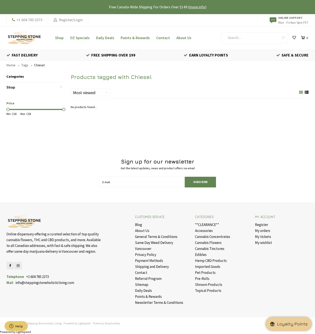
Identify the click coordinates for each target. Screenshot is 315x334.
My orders (262, 230)
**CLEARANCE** (207, 224)
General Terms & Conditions (156, 236)
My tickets (263, 236)
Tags (24, 65)
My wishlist (263, 242)
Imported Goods (207, 266)
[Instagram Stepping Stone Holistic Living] (18, 265)
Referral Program (148, 278)
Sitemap (141, 284)
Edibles (201, 254)
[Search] (283, 38)
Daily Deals (105, 37)
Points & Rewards (135, 37)
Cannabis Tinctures (209, 248)
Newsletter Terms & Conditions (159, 302)
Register (261, 224)
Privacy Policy (145, 254)
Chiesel (39, 65)
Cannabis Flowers (208, 242)
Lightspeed (84, 323)
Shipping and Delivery (152, 266)
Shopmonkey (112, 323)
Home (10, 65)
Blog (138, 224)
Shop (59, 37)
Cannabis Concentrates (212, 236)
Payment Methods (149, 260)
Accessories (204, 230)
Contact (163, 37)
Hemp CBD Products (211, 260)
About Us (183, 37)
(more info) (197, 6)
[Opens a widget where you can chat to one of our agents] (16, 326)
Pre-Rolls (202, 278)
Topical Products (208, 290)
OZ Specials (80, 37)
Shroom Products (208, 284)
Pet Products (205, 272)
